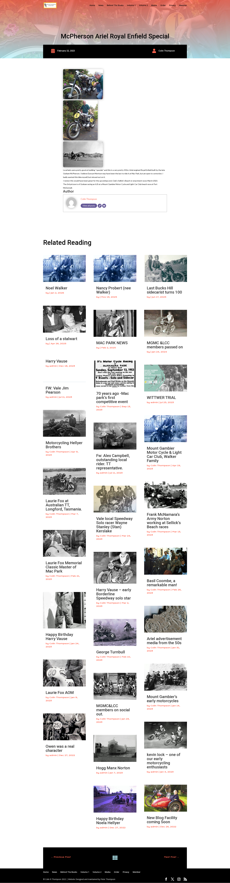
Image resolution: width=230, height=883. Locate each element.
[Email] (104, 206)
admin (53, 366)
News (100, 5)
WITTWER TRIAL (161, 397)
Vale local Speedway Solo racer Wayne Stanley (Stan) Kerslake (114, 524)
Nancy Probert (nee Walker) (113, 290)
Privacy (172, 5)
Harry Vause (56, 361)
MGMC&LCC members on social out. (113, 709)
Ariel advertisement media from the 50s (164, 640)
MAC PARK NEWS (112, 342)
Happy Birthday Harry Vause (59, 636)
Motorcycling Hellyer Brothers (64, 444)
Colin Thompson (89, 199)
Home (92, 5)
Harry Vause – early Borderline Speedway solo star (113, 593)
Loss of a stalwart (61, 338)
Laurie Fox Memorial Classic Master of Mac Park (64, 567)
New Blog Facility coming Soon (162, 819)
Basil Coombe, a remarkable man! (162, 582)
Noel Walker (56, 288)
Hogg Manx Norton (113, 768)
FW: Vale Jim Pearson (57, 390)
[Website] (100, 206)
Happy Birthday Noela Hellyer (110, 820)
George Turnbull (110, 652)
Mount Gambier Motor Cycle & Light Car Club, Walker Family (164, 454)
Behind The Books (115, 5)
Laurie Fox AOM (60, 692)
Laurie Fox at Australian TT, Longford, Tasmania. (64, 504)
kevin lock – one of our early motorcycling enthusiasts (163, 760)
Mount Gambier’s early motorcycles (162, 698)
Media (154, 5)
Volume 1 (131, 5)
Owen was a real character (60, 748)
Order (163, 5)
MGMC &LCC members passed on (165, 344)
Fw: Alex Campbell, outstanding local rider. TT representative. (113, 461)
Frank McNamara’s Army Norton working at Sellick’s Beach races (164, 520)
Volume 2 (143, 5)
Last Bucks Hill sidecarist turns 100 (164, 290)
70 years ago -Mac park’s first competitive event (112, 397)
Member (183, 5)
